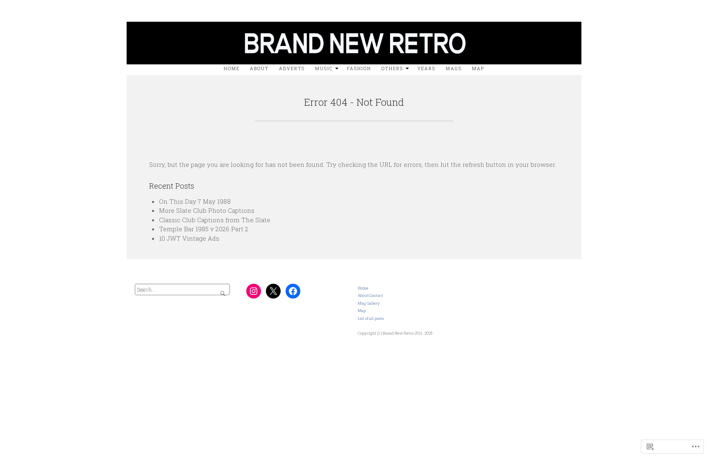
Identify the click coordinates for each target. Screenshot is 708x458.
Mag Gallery (369, 303)
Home (232, 68)
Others (392, 68)
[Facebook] (293, 291)
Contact (376, 295)
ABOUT (259, 68)
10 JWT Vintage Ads (189, 238)
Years (427, 68)
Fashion (359, 68)
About (363, 295)
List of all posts (371, 318)
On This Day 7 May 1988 (195, 201)
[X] (273, 291)
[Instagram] (253, 291)
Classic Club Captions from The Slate (214, 220)
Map (478, 68)
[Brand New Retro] (354, 20)
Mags (454, 68)
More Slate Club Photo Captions (206, 210)
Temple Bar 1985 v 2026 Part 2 (203, 229)
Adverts (292, 68)
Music (324, 68)
